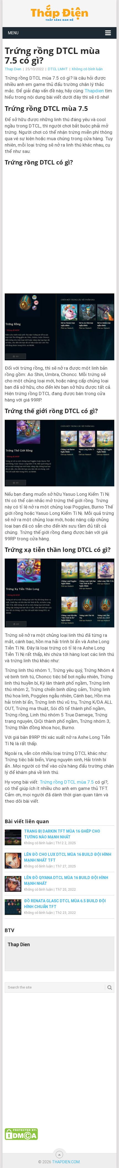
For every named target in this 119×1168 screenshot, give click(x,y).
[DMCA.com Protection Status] (21, 1138)
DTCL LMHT (58, 69)
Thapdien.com (66, 1162)
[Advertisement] (59, 229)
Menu (13, 33)
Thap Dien (13, 69)
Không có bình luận (87, 69)
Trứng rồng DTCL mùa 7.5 (67, 782)
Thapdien (94, 90)
